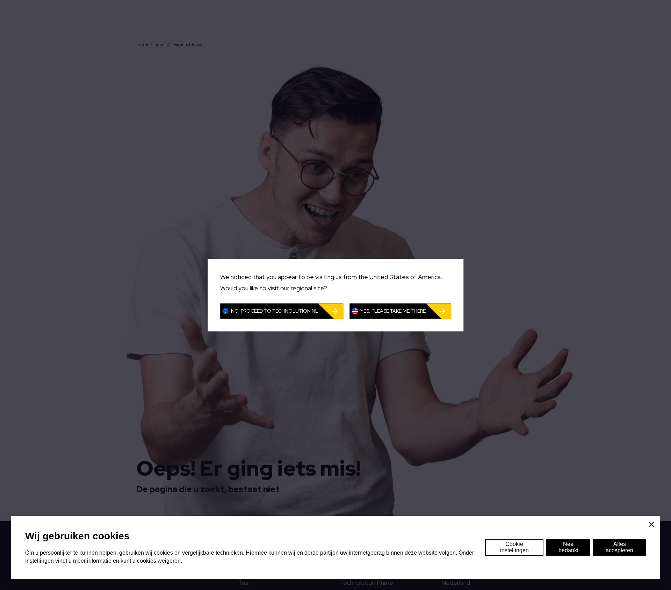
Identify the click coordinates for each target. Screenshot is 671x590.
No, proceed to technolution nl (274, 311)
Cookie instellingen (514, 547)
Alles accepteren (619, 547)
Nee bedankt (568, 547)
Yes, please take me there (393, 311)
